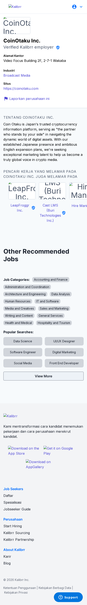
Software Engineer (23, 352)
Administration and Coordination (27, 287)
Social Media (23, 363)
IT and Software (47, 301)
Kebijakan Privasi (16, 592)
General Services (51, 315)
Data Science (23, 341)
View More (43, 376)
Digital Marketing (64, 352)
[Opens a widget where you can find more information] (68, 597)
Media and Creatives (19, 308)
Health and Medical (18, 323)
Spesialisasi (12, 502)
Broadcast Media (16, 75)
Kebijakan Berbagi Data (55, 588)
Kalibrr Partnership (18, 539)
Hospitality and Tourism (54, 323)
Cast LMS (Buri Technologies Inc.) (50, 213)
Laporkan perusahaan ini (29, 99)
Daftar (8, 496)
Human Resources (17, 301)
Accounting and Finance (51, 279)
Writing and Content (19, 315)
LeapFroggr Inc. (20, 207)
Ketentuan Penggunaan (19, 588)
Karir (7, 556)
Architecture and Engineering (25, 294)
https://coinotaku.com (20, 88)
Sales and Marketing (54, 308)
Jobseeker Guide (17, 509)
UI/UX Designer (64, 341)
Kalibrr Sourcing (16, 533)
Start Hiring (12, 526)
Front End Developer (64, 363)
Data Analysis (61, 294)
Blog (7, 563)
